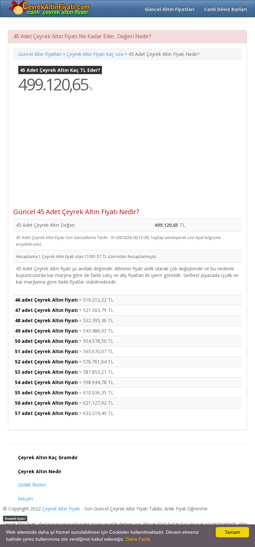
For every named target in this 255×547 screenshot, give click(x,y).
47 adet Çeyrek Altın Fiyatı (46, 310)
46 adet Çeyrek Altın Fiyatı (46, 300)
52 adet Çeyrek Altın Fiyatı (46, 361)
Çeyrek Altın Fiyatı (61, 508)
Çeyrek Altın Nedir (39, 471)
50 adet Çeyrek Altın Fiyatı (46, 341)
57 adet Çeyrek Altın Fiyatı (46, 413)
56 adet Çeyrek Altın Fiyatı (46, 403)
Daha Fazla (138, 539)
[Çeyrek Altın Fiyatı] (49, 8)
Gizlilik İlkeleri (32, 484)
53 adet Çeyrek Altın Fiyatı (46, 372)
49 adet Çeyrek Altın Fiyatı (46, 331)
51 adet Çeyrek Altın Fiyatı (46, 351)
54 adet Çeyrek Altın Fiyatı (46, 382)
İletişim (25, 498)
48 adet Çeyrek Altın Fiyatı (46, 320)
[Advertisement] (127, 155)
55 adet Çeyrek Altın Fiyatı (46, 392)
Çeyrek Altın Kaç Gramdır (48, 457)
